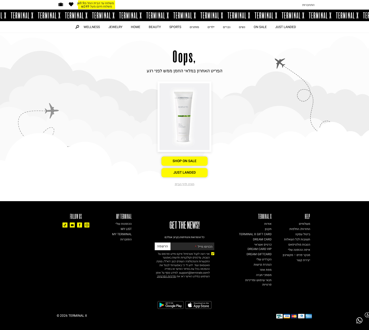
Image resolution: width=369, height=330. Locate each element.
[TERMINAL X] (184, 15)
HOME (135, 27)
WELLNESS (92, 27)
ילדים (211, 27)
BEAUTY (155, 27)
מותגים (194, 27)
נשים (242, 27)
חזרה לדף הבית (184, 184)
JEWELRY (115, 27)
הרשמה (162, 246)
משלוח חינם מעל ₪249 (96, 6)
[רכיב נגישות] (366, 315)
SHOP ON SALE (184, 161)
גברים (226, 27)
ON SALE (260, 27)
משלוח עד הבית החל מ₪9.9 (95, 3)
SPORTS (175, 27)
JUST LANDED (285, 27)
